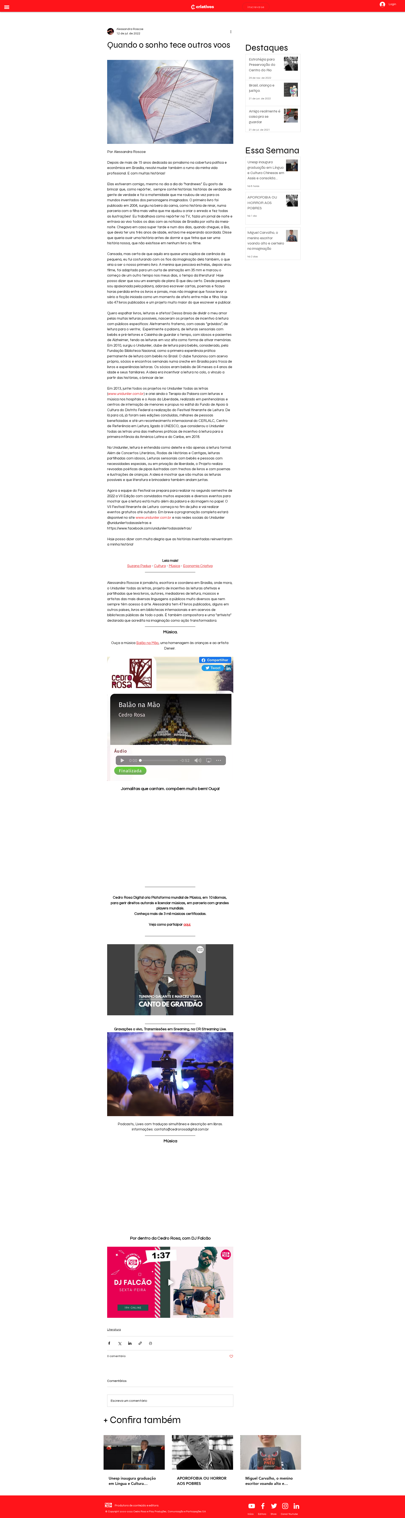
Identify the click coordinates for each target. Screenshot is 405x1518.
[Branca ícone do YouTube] (252, 1506)
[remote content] (170, 837)
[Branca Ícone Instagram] (285, 1506)
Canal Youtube (289, 1514)
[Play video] (170, 979)
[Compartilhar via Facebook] (109, 1343)
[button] (6, 7)
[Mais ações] (230, 31)
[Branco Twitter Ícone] (274, 1506)
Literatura (114, 1329)
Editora (262, 1514)
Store (274, 1514)
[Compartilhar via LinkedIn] (130, 1343)
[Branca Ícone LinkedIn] (296, 1506)
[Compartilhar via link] (140, 1343)
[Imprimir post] (150, 1343)
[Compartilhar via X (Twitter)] (119, 1343)
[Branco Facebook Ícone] (263, 1506)
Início (251, 1514)
